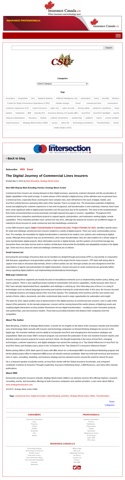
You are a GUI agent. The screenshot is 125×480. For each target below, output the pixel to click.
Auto (34, 422)
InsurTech (86, 113)
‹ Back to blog (15, 158)
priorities (65, 396)
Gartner (9, 113)
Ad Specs (77, 455)
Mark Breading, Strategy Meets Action (42, 181)
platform (89, 118)
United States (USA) (62, 128)
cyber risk (54, 108)
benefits (105, 98)
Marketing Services (77, 453)
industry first (39, 113)
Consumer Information (34, 419)
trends (116, 123)
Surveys (34, 462)
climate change (62, 103)
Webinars (34, 464)
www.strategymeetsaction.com (19, 385)
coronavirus (112, 103)
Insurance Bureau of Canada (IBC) (63, 113)
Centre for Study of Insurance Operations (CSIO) (28, 103)
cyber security (68, 108)
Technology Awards (34, 448)
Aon (33, 98)
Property (34, 424)
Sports (34, 435)
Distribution (91, 424)
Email (30, 169)
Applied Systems (45, 98)
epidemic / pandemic (102, 108)
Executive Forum (34, 455)
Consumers (34, 415)
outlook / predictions (59, 118)
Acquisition (23, 98)
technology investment (83, 123)
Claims (91, 428)
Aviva (96, 98)
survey (54, 123)
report (99, 118)
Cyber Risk (91, 438)
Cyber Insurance (39, 108)
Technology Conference (34, 451)
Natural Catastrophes (15, 118)
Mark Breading (53, 396)
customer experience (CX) (17, 108)
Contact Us (77, 457)
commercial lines (22, 396)
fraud (117, 108)
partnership (77, 118)
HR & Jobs (91, 440)
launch (116, 113)
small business (12, 123)
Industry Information (91, 419)
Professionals (91, 415)
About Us (76, 451)
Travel (34, 426)
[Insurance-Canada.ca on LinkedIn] (79, 469)
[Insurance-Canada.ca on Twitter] (75, 469)
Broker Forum (34, 453)
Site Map (77, 462)
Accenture (10, 98)
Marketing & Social (91, 433)
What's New (77, 448)
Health (34, 428)
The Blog (34, 457)
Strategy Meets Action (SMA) (82, 396)
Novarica (33, 118)
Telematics (91, 431)
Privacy (77, 460)
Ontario (43, 118)
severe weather (112, 118)
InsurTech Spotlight (101, 113)
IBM (29, 113)
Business (34, 431)
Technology (91, 435)
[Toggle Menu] (118, 35)
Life (34, 433)
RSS (22, 169)
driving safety (84, 108)
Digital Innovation (38, 396)
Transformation (102, 396)
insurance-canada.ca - (62, 149)
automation (86, 98)
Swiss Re (65, 123)
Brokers (115, 98)
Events (91, 422)
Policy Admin (91, 426)
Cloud (78, 103)
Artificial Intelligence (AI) (66, 98)
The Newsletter (34, 460)
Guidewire (20, 113)
